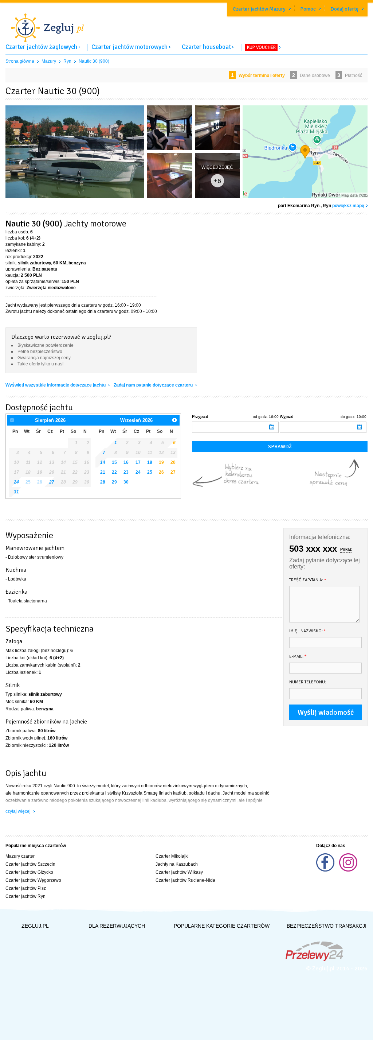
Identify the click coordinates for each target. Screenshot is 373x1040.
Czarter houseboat (206, 47)
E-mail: (298, 656)
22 (114, 472)
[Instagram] (348, 870)
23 (126, 472)
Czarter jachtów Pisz (25, 888)
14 (102, 462)
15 (114, 462)
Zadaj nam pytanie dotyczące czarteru (154, 385)
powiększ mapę (348, 205)
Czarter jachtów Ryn (25, 896)
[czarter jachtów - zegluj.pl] (186, 23)
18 (149, 462)
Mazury (49, 61)
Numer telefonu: (307, 682)
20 (173, 462)
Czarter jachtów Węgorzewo (33, 880)
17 (138, 462)
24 (138, 472)
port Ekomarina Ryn (298, 205)
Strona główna (19, 61)
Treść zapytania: (307, 580)
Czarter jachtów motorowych (129, 47)
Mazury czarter (20, 856)
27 (173, 472)
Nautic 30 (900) (94, 61)
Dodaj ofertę (344, 9)
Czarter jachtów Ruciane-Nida (185, 880)
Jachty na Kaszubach (177, 864)
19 (161, 462)
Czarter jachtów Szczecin (30, 864)
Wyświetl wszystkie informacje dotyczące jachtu (56, 385)
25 (149, 472)
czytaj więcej (18, 811)
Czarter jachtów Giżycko (29, 872)
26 (161, 472)
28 (102, 482)
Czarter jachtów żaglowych (41, 47)
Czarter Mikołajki (172, 856)
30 (126, 482)
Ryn (67, 61)
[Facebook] (325, 870)
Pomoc (308, 9)
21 (102, 472)
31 (16, 491)
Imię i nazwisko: (307, 631)
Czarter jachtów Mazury (259, 9)
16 (126, 462)
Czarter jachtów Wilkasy (179, 872)
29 (114, 482)
